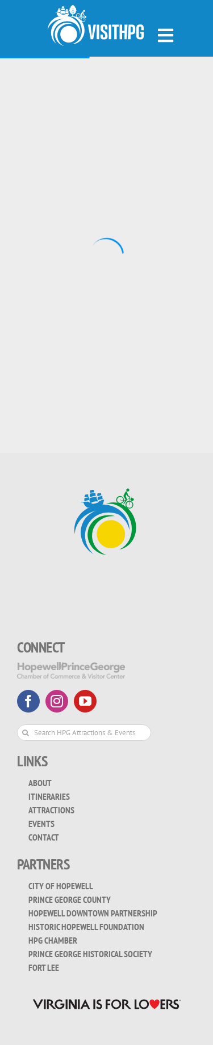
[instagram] (56, 701)
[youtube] (85, 701)
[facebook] (28, 701)
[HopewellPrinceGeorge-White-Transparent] (71, 670)
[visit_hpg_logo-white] (96, 25)
